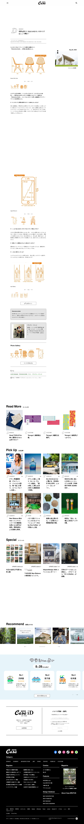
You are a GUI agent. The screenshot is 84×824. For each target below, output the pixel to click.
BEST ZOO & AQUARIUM (49, 803)
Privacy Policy (14, 813)
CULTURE (60, 761)
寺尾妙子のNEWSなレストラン (13, 774)
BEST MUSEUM (46, 801)
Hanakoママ (54, 809)
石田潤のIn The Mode (28, 779)
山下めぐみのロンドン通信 (12, 779)
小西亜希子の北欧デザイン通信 (13, 782)
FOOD (39, 761)
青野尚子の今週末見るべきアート (13, 772)
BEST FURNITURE (47, 798)
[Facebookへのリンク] (55, 752)
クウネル (60, 809)
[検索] (76, 3)
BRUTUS (12, 809)
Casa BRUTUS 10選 (47, 783)
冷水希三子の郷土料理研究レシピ (31, 787)
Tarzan (44, 809)
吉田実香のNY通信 (10, 777)
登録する (59, 728)
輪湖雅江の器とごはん (28, 769)
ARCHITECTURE (25, 761)
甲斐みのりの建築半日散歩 (12, 769)
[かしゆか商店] (61, 636)
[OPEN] (7, 3)
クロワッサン (23, 809)
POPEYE (17, 809)
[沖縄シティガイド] (43, 636)
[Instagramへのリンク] (63, 752)
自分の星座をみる (42, 696)
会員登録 (24, 728)
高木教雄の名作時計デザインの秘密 (14, 784)
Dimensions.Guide (23, 374)
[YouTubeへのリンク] (72, 752)
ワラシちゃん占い (47, 788)
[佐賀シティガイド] (25, 636)
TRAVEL (45, 761)
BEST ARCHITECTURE (48, 796)
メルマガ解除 (60, 730)
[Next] (31, 81)
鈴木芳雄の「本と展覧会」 (29, 774)
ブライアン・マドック (37, 374)
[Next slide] (59, 647)
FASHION (15, 761)
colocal (48, 809)
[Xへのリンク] (59, 752)
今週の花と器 (46, 785)
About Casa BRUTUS (68, 793)
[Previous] (25, 81)
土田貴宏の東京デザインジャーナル (31, 772)
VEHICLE (52, 761)
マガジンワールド (9, 810)
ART (33, 761)
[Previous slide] (25, 647)
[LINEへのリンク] (76, 752)
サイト (29, 374)
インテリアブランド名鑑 (11, 787)
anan (7, 809)
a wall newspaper (14, 374)
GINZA (28, 809)
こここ (65, 809)
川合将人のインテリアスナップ (30, 777)
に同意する (59, 721)
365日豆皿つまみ (47, 780)
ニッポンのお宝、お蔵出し (29, 784)
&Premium (39, 809)
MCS (69, 809)
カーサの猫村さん (47, 769)
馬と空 (44, 772)
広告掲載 (8, 813)
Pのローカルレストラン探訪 (30, 782)
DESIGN (8, 761)
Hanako (33, 809)
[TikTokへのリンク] (68, 752)
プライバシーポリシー (57, 721)
